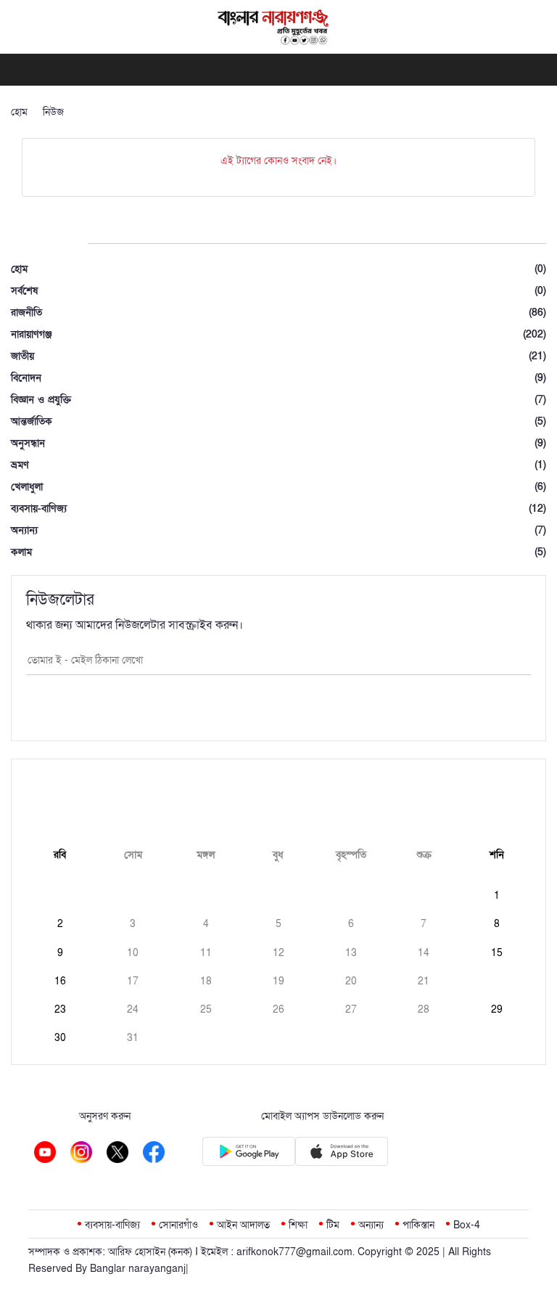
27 (351, 1009)
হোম (19, 112)
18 (206, 981)
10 (133, 953)
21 (423, 981)
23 (60, 1009)
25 (206, 1009)
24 (133, 1009)
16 (60, 981)
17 (133, 981)
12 (278, 953)
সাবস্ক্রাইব (278, 711)
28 (423, 1009)
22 (497, 981)
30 (60, 1038)
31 (133, 1038)
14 (423, 953)
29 (497, 1009)
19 (278, 981)
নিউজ (53, 112)
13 (351, 953)
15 (497, 953)
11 (206, 953)
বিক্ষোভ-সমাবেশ (109, 112)
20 (351, 981)
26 (278, 1009)
